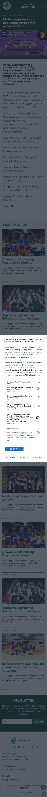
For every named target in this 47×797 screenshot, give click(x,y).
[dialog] (23, 398)
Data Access (23, 458)
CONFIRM (14, 449)
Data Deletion (10, 458)
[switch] (38, 388)
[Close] (42, 339)
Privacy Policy (37, 458)
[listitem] (23, 382)
